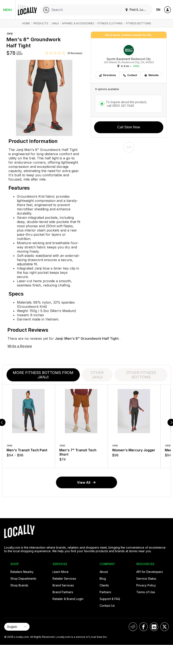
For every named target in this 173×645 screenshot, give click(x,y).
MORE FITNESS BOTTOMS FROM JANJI (43, 374)
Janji (55, 23)
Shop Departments (23, 578)
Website (153, 75)
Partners (105, 592)
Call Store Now (128, 127)
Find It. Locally (139, 9)
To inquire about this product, (126, 103)
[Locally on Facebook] (143, 626)
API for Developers (149, 572)
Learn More (61, 572)
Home (26, 23)
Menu (7, 10)
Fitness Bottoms (138, 23)
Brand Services (63, 585)
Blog (103, 578)
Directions (109, 75)
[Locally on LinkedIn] (154, 626)
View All (83, 482)
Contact (132, 75)
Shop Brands (19, 585)
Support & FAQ (110, 599)
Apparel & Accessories (78, 23)
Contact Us (107, 605)
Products (40, 23)
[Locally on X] (164, 626)
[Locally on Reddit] (133, 626)
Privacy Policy (146, 585)
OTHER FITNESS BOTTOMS (141, 374)
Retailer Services (64, 578)
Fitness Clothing (110, 23)
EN (158, 9)
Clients (104, 585)
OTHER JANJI (97, 374)
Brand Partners (63, 592)
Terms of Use (145, 592)
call (120, 105)
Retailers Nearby (22, 572)
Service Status (146, 578)
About (104, 572)
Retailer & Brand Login (68, 599)
